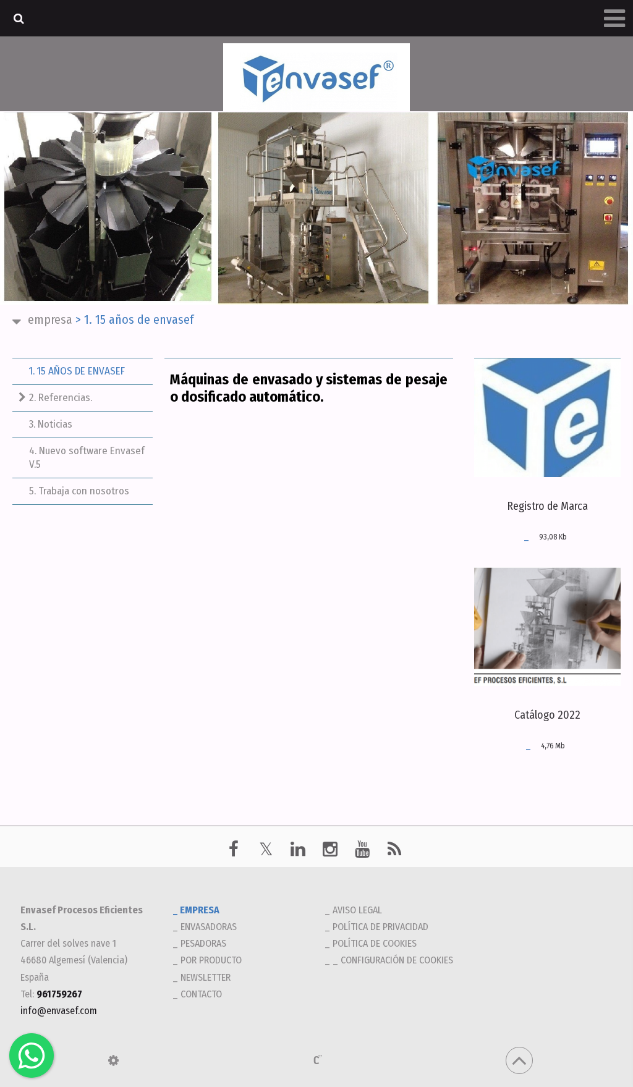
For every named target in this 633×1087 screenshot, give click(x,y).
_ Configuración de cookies (393, 960)
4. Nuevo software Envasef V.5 (87, 457)
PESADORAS (203, 943)
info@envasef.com (58, 1011)
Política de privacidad (380, 927)
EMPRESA (50, 319)
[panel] (113, 1060)
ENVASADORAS (209, 927)
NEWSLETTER (206, 977)
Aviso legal (357, 910)
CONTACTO (201, 994)
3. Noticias (50, 424)
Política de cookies (375, 943)
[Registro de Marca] (547, 417)
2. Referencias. (60, 397)
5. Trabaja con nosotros (79, 490)
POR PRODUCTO (211, 960)
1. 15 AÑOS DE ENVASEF (77, 371)
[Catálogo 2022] (547, 626)
